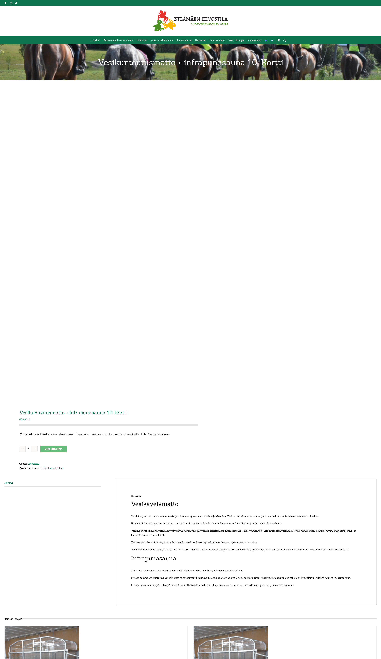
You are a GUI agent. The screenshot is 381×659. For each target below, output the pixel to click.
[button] (284, 40)
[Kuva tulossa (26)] (93, 245)
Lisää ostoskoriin (53, 448)
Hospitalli (33, 463)
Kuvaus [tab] (8, 482)
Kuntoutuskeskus (53, 467)
